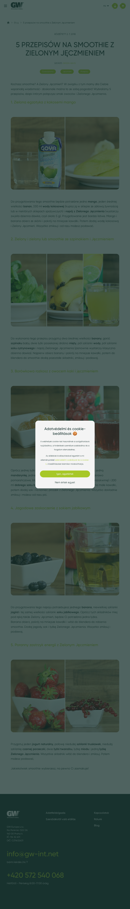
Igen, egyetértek (64, 473)
